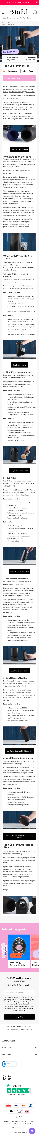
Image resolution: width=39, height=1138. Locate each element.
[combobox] (18, 18)
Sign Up (19, 1017)
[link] (4, 23)
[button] (37, 2)
